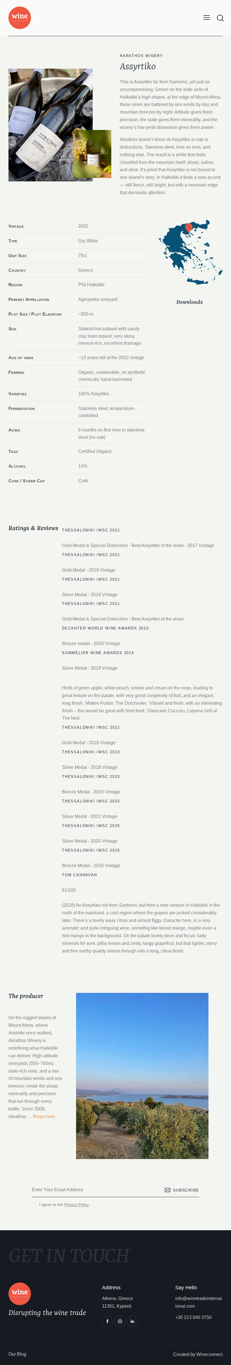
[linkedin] (132, 1321)
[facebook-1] (107, 1321)
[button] (206, 17)
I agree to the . (64, 1204)
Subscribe (186, 1190)
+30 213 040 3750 (193, 1317)
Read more (44, 1116)
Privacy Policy (76, 1205)
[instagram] (120, 1321)
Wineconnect (209, 1354)
